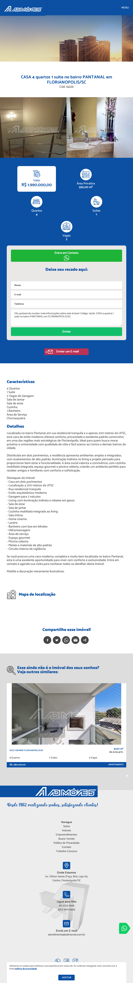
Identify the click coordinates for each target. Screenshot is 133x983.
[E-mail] (75, 640)
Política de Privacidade (66, 843)
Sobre (66, 826)
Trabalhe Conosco (66, 851)
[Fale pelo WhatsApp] (124, 928)
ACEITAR (66, 977)
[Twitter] (57, 640)
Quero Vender (66, 838)
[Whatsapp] (66, 640)
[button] (66, 256)
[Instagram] (75, 961)
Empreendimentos (66, 834)
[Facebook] (47, 640)
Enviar (66, 331)
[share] (85, 640)
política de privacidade (26, 969)
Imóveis (66, 830)
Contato (66, 847)
